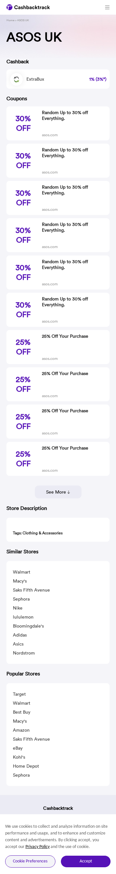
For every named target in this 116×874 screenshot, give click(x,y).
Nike (18, 608)
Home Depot (26, 766)
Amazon (21, 730)
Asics (18, 644)
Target (19, 694)
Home (10, 20)
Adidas (20, 635)
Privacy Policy (37, 846)
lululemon (23, 617)
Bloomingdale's (28, 626)
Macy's (20, 581)
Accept (86, 861)
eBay (18, 748)
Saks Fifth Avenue (31, 590)
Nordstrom (24, 653)
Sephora (21, 599)
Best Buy (21, 712)
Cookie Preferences (30, 861)
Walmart (21, 572)
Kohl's (19, 757)
